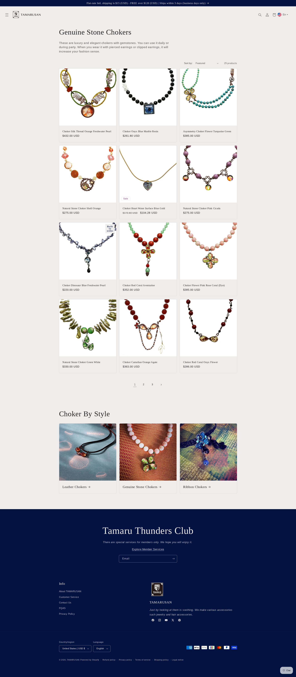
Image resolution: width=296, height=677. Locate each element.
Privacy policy (125, 660)
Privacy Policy (67, 614)
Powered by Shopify (89, 660)
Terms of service (143, 660)
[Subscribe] (173, 559)
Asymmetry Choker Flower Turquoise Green (207, 131)
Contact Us (65, 602)
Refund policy (109, 660)
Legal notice (178, 660)
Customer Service (69, 597)
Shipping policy (161, 660)
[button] (6, 14)
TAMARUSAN (73, 660)
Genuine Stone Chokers (140, 487)
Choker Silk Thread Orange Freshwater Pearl (86, 131)
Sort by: (188, 63)
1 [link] (135, 384)
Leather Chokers (74, 487)
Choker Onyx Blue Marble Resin (140, 131)
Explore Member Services (148, 549)
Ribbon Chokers (195, 487)
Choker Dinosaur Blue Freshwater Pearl (84, 285)
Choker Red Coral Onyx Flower (200, 362)
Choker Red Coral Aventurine (139, 285)
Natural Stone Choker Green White (81, 362)
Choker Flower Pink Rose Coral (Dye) (204, 285)
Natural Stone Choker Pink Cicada (201, 208)
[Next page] (161, 384)
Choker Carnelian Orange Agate (140, 362)
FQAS (62, 608)
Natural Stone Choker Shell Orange (81, 208)
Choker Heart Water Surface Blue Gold (144, 208)
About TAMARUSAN (70, 591)
